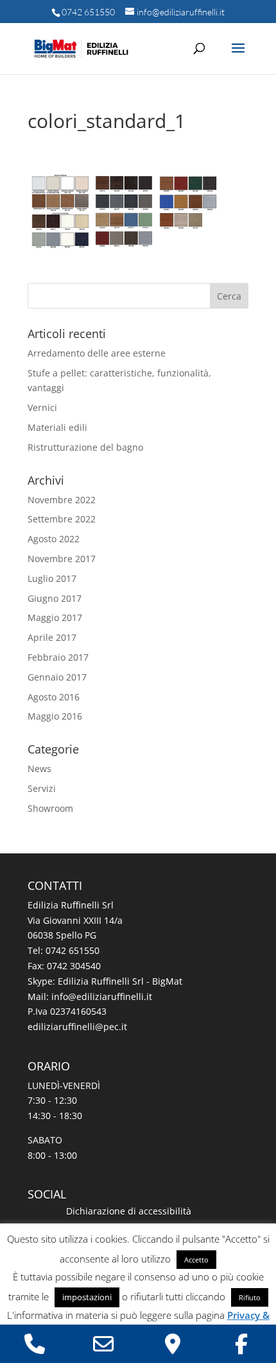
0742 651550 (88, 11)
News (39, 768)
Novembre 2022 (62, 500)
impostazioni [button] (87, 1297)
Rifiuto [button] (250, 1297)
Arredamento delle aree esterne (97, 353)
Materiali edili (57, 427)
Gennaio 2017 (57, 677)
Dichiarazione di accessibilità (128, 1211)
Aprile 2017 (52, 637)
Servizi (42, 788)
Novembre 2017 (62, 558)
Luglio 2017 (52, 578)
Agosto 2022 (54, 539)
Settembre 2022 (62, 519)
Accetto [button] (196, 1259)
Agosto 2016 (54, 697)
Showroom (50, 808)
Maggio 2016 (55, 716)
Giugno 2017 (55, 598)
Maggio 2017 (55, 617)
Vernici (42, 407)
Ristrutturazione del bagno (85, 447)
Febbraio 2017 (58, 657)
